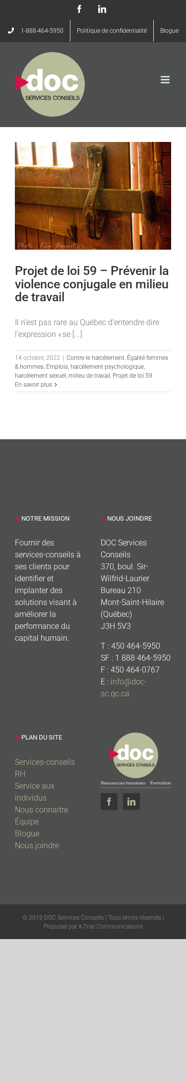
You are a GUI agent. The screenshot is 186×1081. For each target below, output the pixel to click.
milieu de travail (89, 375)
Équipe (27, 821)
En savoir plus (33, 384)
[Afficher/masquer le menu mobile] (166, 79)
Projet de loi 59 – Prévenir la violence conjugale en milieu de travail (92, 284)
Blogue (27, 833)
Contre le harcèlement (95, 357)
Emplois (57, 366)
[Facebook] (109, 801)
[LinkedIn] (131, 801)
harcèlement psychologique (107, 366)
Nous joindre (37, 845)
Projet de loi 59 (132, 375)
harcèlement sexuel (40, 375)
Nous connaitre (41, 809)
